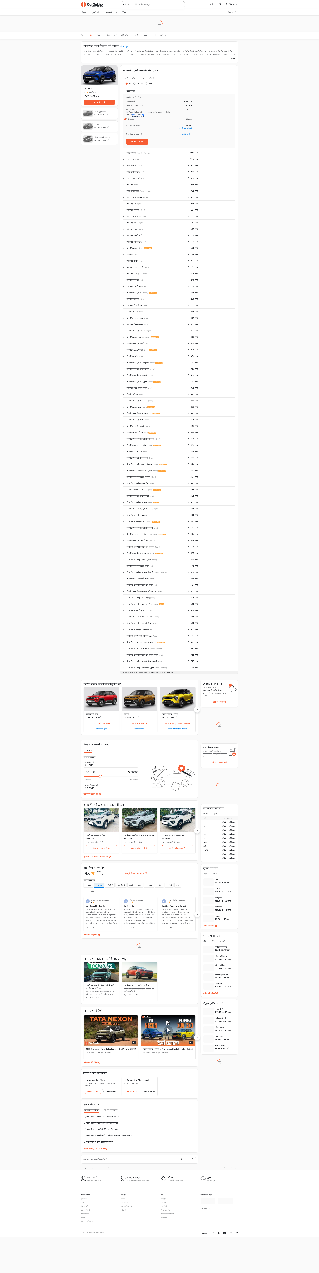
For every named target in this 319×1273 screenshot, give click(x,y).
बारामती (205, 854)
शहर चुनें (233, 12)
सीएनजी (151, 78)
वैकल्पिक (129, 119)
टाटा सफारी (218, 907)
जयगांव (205, 822)
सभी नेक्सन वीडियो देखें (91, 1062)
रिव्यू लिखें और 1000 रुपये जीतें (136, 873)
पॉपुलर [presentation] (215, 813)
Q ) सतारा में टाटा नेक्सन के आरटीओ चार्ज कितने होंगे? (101, 1123)
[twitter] (219, 1239)
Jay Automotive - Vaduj (95, 1080)
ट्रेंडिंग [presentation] (205, 942)
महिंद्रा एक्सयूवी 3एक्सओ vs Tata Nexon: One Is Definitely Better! (168, 1049)
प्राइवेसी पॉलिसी (85, 1210)
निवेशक (83, 1217)
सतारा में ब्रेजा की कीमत (101, 723)
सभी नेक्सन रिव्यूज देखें (90, 934)
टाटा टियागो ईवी (220, 1047)
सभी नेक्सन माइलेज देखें (91, 794)
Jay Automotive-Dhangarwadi (136, 1080)
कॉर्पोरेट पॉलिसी (85, 1214)
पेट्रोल (143, 78)
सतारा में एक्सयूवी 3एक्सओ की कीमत (177, 723)
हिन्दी (211, 4)
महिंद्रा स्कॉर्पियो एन (221, 957)
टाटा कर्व (217, 916)
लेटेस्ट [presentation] (214, 942)
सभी (126, 78)
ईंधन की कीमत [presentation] (88, 750)
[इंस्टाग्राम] (231, 1239)
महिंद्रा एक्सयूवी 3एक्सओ (170, 714)
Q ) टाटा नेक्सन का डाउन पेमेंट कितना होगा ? (98, 1142)
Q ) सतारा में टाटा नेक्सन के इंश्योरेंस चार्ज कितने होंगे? (101, 1129)
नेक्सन (83, 35)
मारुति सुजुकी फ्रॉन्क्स (221, 975)
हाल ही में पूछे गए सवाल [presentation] (110, 1110)
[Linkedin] (237, 1239)
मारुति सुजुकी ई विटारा (221, 1019)
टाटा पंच (126, 714)
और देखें (233, 58)
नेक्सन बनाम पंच (139, 729)
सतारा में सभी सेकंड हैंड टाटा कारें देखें (96, 857)
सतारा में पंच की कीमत (139, 723)
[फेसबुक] (213, 1239)
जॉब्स (82, 1203)
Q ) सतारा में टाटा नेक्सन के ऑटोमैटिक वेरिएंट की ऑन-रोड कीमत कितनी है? (108, 1135)
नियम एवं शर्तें (84, 1206)
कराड (205, 830)
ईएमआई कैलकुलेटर (186, 134)
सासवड (205, 842)
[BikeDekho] (208, 1213)
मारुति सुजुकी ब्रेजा (92, 714)
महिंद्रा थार (218, 984)
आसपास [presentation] (205, 813)
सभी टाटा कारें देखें (208, 926)
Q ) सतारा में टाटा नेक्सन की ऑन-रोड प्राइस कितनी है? (101, 1116)
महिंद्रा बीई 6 (219, 1010)
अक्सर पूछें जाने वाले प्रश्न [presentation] (91, 1110)
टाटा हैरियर (218, 898)
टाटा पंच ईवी (219, 1037)
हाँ (181, 1159)
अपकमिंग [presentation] (214, 873)
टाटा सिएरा (218, 889)
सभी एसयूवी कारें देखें (209, 994)
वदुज (204, 826)
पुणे (204, 858)
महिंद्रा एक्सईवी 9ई (221, 1028)
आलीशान (205, 846)
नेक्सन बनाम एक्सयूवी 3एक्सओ (177, 729)
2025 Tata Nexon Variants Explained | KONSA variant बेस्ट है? (111, 1049)
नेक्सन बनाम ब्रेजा (101, 729)
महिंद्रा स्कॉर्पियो (220, 966)
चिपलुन (205, 834)
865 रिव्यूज (92, 92)
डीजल (134, 78)
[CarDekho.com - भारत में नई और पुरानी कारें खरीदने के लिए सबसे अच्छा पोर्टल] (92, 4)
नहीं (191, 1159)
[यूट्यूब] (224, 1239)
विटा (204, 838)
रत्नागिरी (205, 850)
